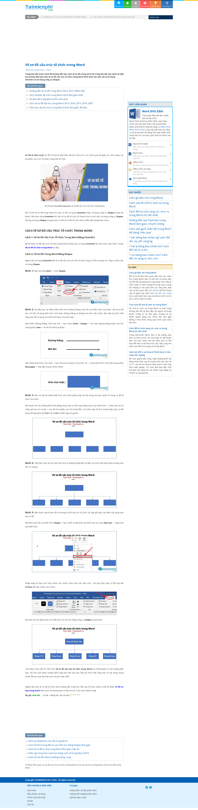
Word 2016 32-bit (137, 129)
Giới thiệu (31, 790)
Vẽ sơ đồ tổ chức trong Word (38, 247)
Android (127, 6)
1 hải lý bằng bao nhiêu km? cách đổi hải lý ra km (149, 248)
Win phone (145, 6)
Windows (118, 6)
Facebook (146, 787)
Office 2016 (165, 126)
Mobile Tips (155, 6)
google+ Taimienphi (150, 787)
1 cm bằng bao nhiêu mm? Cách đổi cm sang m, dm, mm (148, 256)
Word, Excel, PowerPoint (35, 70)
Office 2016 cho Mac (142, 169)
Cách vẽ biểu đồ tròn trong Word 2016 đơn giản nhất (56, 95)
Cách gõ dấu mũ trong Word (146, 197)
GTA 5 (131, 364)
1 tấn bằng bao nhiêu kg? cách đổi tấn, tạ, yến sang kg (149, 239)
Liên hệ (30, 804)
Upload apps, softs (78, 797)
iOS (135, 6)
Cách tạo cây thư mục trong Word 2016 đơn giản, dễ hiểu (58, 107)
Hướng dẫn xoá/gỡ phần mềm (83, 794)
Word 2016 (138, 153)
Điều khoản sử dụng (36, 794)
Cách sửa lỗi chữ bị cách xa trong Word (149, 204)
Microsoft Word (140, 178)
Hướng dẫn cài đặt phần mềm (83, 790)
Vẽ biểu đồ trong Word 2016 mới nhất (48, 99)
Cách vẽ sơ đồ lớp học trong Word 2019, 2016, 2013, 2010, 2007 (61, 103)
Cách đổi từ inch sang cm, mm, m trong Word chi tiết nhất (149, 213)
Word (49, 70)
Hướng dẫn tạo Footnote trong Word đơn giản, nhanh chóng (147, 222)
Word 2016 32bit (152, 111)
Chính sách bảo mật (36, 797)
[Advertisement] (99, 39)
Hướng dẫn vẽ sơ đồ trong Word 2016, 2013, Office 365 (57, 90)
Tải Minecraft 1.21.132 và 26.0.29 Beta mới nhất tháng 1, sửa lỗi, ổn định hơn (64, 17)
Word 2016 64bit (140, 143)
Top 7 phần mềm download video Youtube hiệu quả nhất (113, 17)
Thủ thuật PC (167, 6)
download (39, 8)
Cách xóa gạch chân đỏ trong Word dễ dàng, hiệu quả (150, 230)
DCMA (30, 801)
